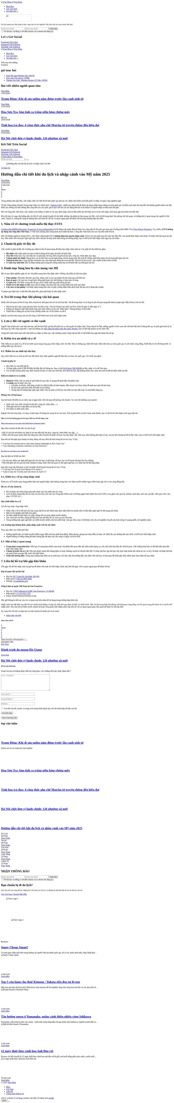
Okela (4, 1101)
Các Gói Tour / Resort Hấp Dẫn (14, 894)
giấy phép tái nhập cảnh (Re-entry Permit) (61, 329)
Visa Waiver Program (142, 229)
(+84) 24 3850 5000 (24, 579)
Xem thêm (5, 976)
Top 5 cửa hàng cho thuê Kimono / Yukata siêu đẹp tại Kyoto (40, 982)
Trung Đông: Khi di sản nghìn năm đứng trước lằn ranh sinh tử (42, 98)
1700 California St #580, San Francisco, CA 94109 (33, 591)
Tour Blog (12, 1082)
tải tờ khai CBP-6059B (72, 368)
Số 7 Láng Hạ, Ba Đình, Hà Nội (26, 576)
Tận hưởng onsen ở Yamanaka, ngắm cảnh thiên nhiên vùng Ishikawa (46, 1016)
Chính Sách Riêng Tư (15, 1094)
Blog (10, 6)
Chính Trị (6, 168)
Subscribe (53, 29)
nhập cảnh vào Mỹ (13, 615)
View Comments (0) (9, 718)
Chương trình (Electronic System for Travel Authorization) (27, 229)
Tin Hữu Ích (12, 11)
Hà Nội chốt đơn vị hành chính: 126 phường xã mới (34, 138)
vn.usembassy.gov (21, 581)
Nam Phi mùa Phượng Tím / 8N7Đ (20, 76)
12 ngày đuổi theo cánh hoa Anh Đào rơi (27, 1051)
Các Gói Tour (11, 9)
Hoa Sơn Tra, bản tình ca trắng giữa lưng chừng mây (35, 112)
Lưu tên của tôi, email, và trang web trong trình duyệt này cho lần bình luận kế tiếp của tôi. (40, 708)
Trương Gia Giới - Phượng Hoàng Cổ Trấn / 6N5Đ (26, 80)
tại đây (51, 1098)
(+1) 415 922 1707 (23, 593)
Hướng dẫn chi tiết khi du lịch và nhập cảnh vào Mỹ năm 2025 (41, 828)
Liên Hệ (9, 1091)
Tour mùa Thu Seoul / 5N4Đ (17, 78)
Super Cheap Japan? (14, 947)
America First (55, 205)
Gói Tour (10, 1089)
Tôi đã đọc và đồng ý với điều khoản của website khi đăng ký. (29, 31)
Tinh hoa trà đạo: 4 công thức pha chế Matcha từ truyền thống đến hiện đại (50, 125)
